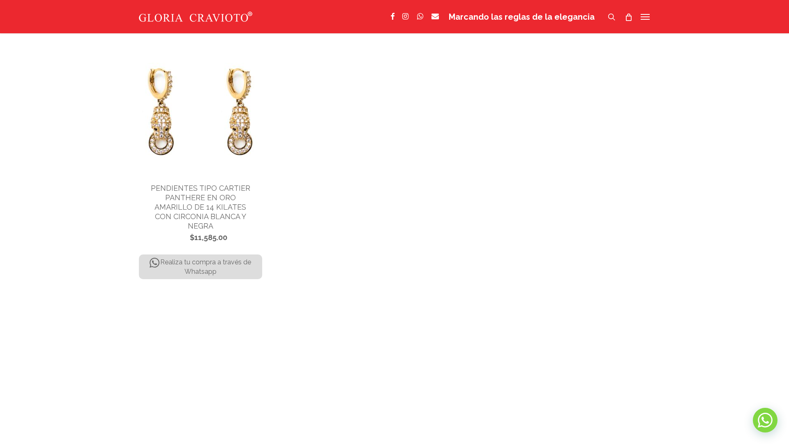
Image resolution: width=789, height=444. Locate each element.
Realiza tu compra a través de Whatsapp (205, 266)
